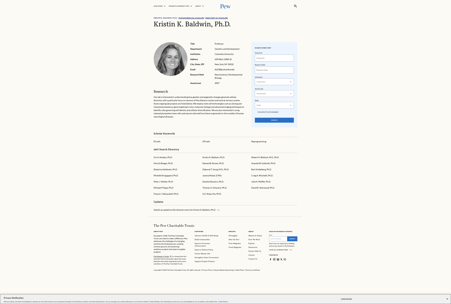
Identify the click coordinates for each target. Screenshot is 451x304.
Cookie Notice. (223, 301)
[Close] (447, 298)
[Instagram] (274, 259)
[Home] (174, 225)
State (257, 100)
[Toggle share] (296, 40)
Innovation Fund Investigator (268, 112)
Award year (259, 89)
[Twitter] (281, 259)
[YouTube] (284, 259)
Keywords (258, 53)
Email (270, 235)
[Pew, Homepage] (225, 6)
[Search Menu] (295, 6)
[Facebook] (270, 259)
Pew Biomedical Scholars (191, 18)
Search (274, 120)
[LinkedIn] (278, 259)
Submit (292, 239)
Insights (232, 231)
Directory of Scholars (216, 18)
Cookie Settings (346, 299)
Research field (260, 65)
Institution (258, 77)
